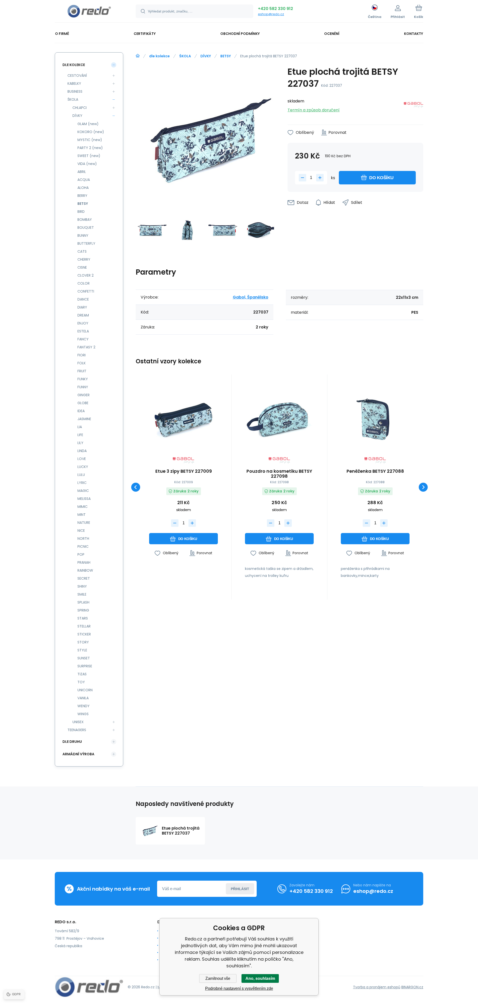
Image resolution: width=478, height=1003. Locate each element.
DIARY (82, 307)
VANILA (83, 697)
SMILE (81, 594)
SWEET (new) (88, 155)
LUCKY (82, 466)
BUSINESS (74, 91)
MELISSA (84, 498)
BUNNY (82, 235)
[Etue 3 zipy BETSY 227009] (183, 417)
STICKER (84, 634)
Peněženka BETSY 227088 (375, 471)
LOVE (81, 458)
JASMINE (84, 418)
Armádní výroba (78, 754)
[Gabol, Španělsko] (413, 105)
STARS (82, 618)
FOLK (81, 363)
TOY (81, 682)
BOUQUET (85, 227)
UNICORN (85, 690)
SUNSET (83, 658)
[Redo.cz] (138, 56)
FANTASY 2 (86, 347)
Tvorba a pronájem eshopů (376, 987)
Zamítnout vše (217, 978)
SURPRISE (84, 666)
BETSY (225, 56)
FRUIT (81, 371)
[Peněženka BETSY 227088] (375, 417)
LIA (79, 426)
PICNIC (83, 546)
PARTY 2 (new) (90, 147)
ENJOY (82, 323)
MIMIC (82, 506)
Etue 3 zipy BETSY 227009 (183, 471)
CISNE (82, 267)
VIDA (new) (87, 163)
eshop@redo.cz (271, 14)
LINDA (82, 450)
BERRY (82, 195)
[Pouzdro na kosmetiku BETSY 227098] (279, 417)
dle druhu (72, 741)
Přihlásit (240, 889)
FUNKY (82, 379)
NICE (81, 530)
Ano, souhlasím (260, 978)
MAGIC (83, 490)
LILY (80, 442)
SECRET (83, 578)
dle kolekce (159, 56)
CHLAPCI (79, 107)
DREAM (83, 315)
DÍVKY (205, 56)
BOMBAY (84, 219)
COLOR (83, 283)
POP (80, 554)
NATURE (83, 522)
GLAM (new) (88, 123)
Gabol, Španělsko (250, 297)
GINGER (83, 394)
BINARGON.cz (412, 987)
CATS (82, 251)
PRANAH (83, 562)
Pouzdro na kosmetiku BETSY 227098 (279, 474)
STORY (83, 642)
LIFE (80, 434)
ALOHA (83, 187)
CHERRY (83, 259)
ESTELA (83, 331)
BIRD (81, 211)
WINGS (83, 713)
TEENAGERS (76, 729)
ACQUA (83, 179)
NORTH (83, 538)
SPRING (83, 610)
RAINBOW (85, 570)
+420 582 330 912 (275, 8)
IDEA (81, 410)
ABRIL (81, 171)
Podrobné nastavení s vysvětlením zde (239, 988)
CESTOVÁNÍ (77, 75)
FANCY (83, 339)
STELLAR (84, 626)
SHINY (82, 586)
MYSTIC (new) (89, 139)
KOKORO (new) (90, 131)
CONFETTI (85, 291)
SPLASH (83, 602)
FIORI (81, 355)
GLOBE (82, 402)
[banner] (89, 11)
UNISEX (78, 721)
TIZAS (82, 674)
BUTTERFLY (86, 243)
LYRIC (82, 482)
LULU (81, 474)
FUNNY (82, 387)
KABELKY (74, 83)
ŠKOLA (185, 56)
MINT (81, 514)
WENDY (83, 705)
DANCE (83, 299)
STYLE (82, 650)
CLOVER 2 (85, 275)
